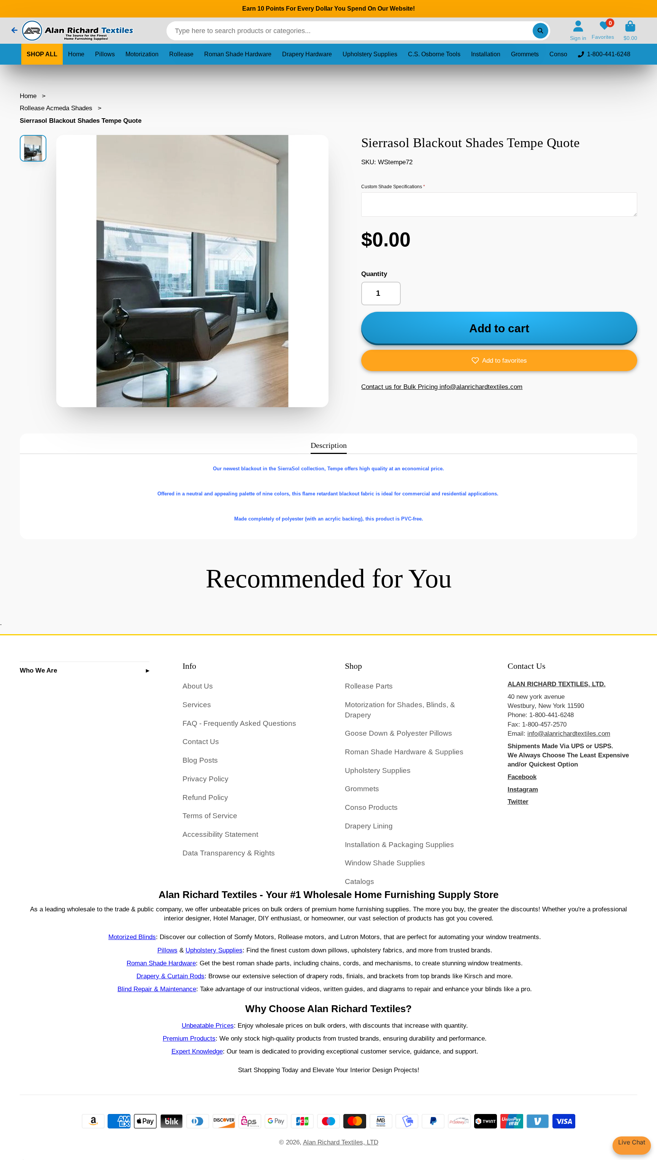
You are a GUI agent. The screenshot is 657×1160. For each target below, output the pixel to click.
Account (578, 31)
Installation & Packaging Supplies (399, 845)
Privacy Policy (205, 779)
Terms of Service (209, 816)
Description (329, 445)
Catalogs (359, 881)
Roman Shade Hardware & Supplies (404, 752)
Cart (630, 31)
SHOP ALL (42, 54)
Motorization (142, 54)
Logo (77, 30)
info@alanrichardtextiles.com (568, 733)
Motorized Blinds (132, 937)
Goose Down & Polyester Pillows (398, 733)
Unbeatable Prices (208, 1025)
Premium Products (189, 1038)
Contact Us (200, 742)
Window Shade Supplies (385, 863)
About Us (197, 686)
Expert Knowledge (197, 1051)
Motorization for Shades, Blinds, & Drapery (400, 710)
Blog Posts (200, 760)
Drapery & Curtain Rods (170, 976)
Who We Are (38, 670)
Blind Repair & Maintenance (156, 989)
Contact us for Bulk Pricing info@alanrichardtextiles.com (441, 386)
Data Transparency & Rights (228, 853)
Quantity (374, 274)
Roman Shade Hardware (237, 54)
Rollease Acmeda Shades (56, 108)
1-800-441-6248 (608, 54)
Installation (485, 54)
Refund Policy (205, 797)
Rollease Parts (369, 686)
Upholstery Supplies (370, 54)
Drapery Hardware (307, 54)
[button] (499, 360)
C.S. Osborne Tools (434, 54)
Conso (558, 54)
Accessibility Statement (220, 834)
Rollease (181, 54)
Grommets (525, 54)
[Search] (540, 30)
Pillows (105, 54)
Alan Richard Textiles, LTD (340, 1142)
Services (196, 705)
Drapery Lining (369, 826)
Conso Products (371, 807)
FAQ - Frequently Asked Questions (239, 723)
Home (76, 54)
